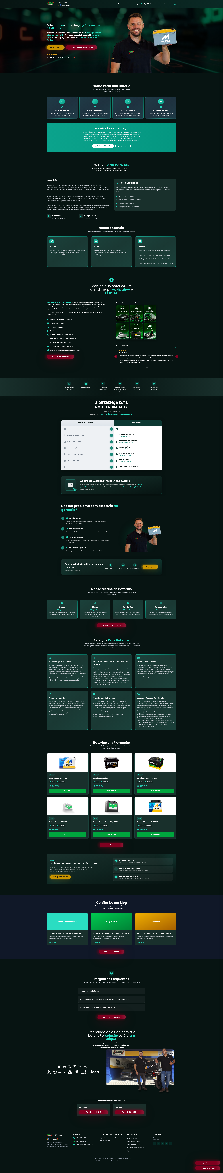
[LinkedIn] (166, 1143)
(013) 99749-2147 (160, 4)
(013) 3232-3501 (147, 4)
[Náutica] (122, 331)
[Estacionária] (136, 331)
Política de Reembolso (133, 1141)
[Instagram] (158, 1143)
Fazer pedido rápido (60, 877)
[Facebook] (154, 1143)
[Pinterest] (170, 1143)
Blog (128, 1151)
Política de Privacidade (133, 1144)
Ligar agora (124, 146)
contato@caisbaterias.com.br (85, 1144)
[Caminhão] (150, 313)
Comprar (68, 791)
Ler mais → (52, 942)
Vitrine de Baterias (132, 1138)
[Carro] (122, 313)
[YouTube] (162, 1143)
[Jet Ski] (150, 331)
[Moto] (136, 313)
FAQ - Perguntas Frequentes (135, 1148)
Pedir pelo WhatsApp (104, 146)
